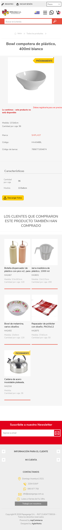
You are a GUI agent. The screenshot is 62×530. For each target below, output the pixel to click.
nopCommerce (36, 520)
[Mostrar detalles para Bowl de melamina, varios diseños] (17, 308)
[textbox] (28, 22)
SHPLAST (36, 135)
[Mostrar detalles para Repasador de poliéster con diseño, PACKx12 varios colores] (45, 308)
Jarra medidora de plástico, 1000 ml (41, 270)
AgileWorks (37, 523)
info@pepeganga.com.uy (33, 494)
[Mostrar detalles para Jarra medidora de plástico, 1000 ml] (45, 252)
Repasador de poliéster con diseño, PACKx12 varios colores (43, 326)
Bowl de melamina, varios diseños (14, 325)
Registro (9, 4)
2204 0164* (33, 484)
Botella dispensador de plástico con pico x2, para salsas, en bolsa (17, 271)
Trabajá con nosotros (31, 503)
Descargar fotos (14, 197)
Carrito (58, 12)
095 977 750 (51, 12)
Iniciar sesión (26, 4)
